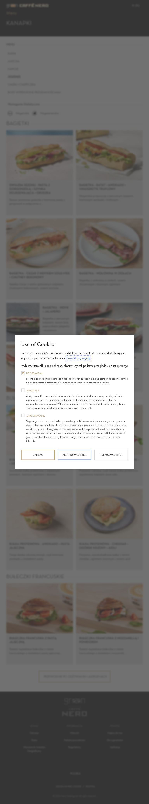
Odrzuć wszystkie (111, 454)
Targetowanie (76, 428)
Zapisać (38, 454)
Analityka (75, 399)
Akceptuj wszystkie (74, 454)
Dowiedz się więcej (78, 358)
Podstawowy (77, 377)
